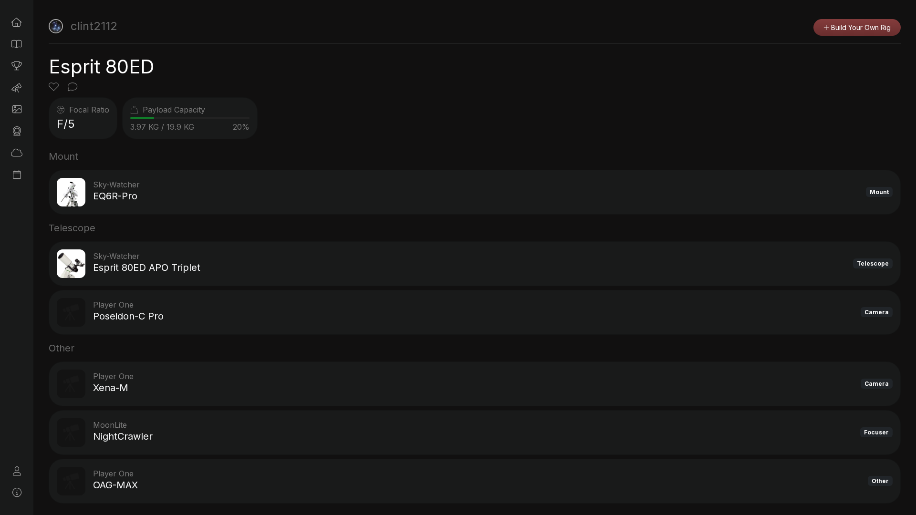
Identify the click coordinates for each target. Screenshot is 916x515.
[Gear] (16, 131)
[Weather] (16, 152)
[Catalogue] (16, 43)
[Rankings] (16, 65)
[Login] (16, 471)
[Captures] (16, 109)
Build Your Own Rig (860, 27)
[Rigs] (16, 87)
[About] (16, 492)
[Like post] (55, 87)
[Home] (16, 22)
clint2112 (94, 26)
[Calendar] (16, 174)
